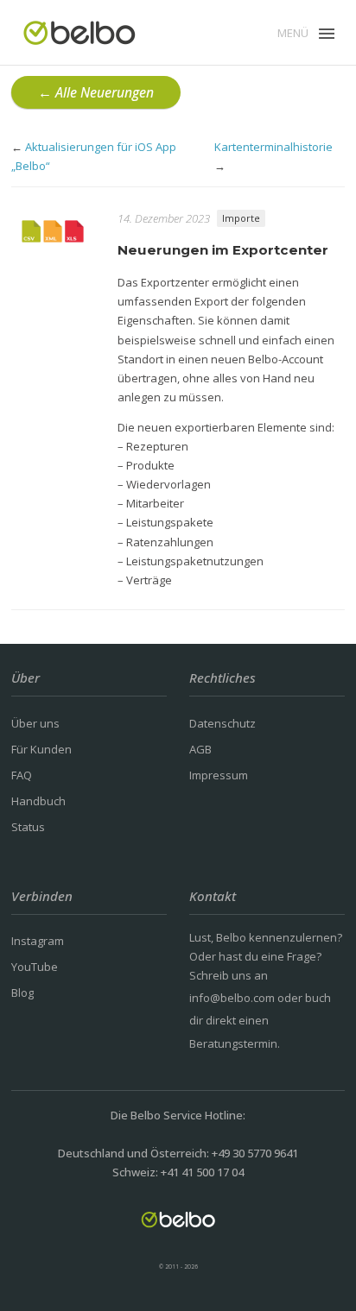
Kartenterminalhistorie (273, 146)
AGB (200, 749)
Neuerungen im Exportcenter (223, 250)
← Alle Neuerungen (96, 92)
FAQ (21, 775)
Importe (241, 217)
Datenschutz (222, 723)
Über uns (35, 723)
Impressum (218, 775)
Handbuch (38, 801)
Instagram (37, 941)
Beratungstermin (233, 1043)
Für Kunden (41, 749)
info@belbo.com (232, 997)
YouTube (34, 966)
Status (28, 827)
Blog (22, 992)
